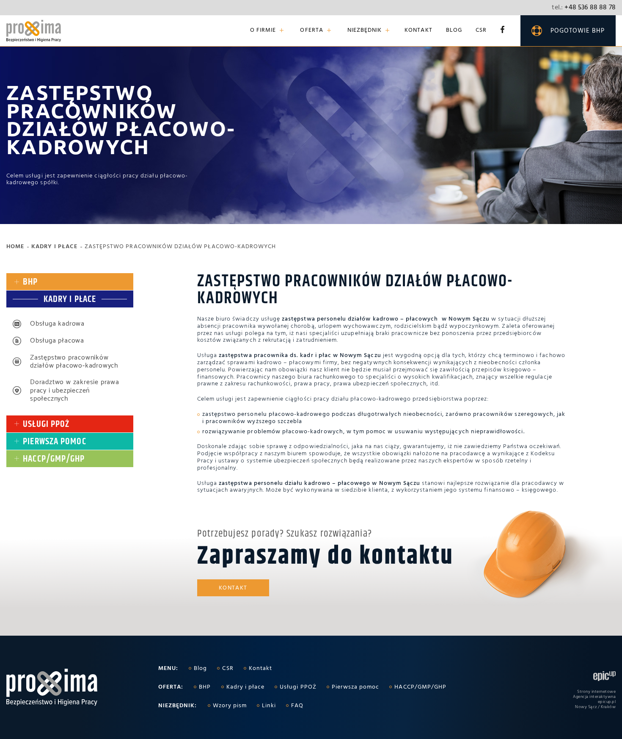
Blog (454, 30)
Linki (269, 706)
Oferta (311, 30)
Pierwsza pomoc (356, 687)
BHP (205, 687)
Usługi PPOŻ (298, 687)
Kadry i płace (54, 247)
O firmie (263, 30)
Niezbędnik (364, 30)
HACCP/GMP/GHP (420, 687)
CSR (481, 30)
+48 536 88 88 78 (584, 8)
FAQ (297, 706)
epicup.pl (607, 701)
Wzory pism (230, 706)
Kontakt (418, 30)
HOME (15, 247)
